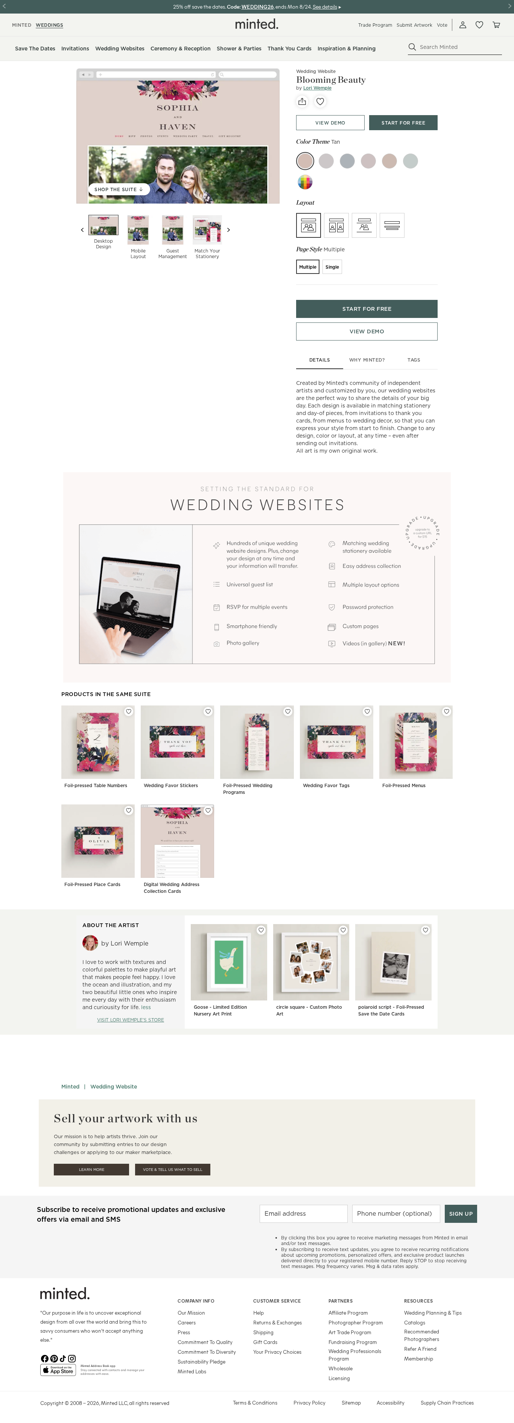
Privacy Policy (309, 1402)
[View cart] (496, 25)
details (319, 360)
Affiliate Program (348, 1312)
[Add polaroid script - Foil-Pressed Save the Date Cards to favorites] (425, 930)
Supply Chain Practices (447, 1402)
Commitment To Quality (205, 1341)
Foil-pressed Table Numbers (95, 785)
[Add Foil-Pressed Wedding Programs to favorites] (287, 711)
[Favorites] (479, 25)
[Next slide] (228, 230)
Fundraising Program (352, 1341)
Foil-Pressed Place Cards (92, 884)
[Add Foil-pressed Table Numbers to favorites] (128, 711)
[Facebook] (44, 1357)
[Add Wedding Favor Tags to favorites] (367, 711)
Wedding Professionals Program (354, 1354)
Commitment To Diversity (207, 1351)
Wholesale (340, 1368)
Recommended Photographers (421, 1335)
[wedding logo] (257, 23)
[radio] (308, 225)
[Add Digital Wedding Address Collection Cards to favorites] (208, 810)
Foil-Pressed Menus (404, 785)
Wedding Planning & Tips (433, 1312)
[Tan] (305, 161)
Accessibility (391, 1402)
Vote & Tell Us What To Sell (172, 1170)
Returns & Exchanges (277, 1322)
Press (184, 1332)
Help (258, 1312)
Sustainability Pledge (201, 1361)
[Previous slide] (82, 230)
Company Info (196, 1301)
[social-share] (302, 102)
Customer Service (277, 1301)
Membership (418, 1358)
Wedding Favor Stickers (171, 785)
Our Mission (191, 1312)
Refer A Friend (420, 1348)
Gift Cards (265, 1341)
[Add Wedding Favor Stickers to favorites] (208, 711)
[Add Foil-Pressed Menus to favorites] (446, 711)
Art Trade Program (349, 1332)
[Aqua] (347, 161)
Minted (70, 1087)
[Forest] (410, 161)
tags (414, 360)
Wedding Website (316, 71)
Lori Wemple (317, 88)
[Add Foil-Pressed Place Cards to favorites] (128, 810)
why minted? (367, 360)
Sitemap (351, 1402)
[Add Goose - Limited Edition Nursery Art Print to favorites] (261, 930)
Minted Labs (192, 1371)
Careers (187, 1322)
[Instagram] (71, 1357)
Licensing (339, 1378)
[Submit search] (412, 47)
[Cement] (326, 161)
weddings (49, 25)
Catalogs (414, 1322)
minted (21, 25)
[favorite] (320, 102)
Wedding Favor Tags (326, 785)
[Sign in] (463, 25)
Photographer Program (355, 1322)
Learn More (91, 1170)
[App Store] (58, 1373)
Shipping (263, 1332)
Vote (442, 25)
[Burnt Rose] (368, 161)
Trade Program (375, 25)
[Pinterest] (53, 1357)
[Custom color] (305, 182)
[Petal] (389, 161)
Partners (340, 1301)
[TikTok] (62, 1357)
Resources (418, 1301)
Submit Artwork (414, 25)
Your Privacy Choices (277, 1351)
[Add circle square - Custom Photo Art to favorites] (343, 930)
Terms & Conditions (255, 1402)
